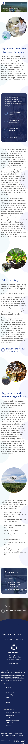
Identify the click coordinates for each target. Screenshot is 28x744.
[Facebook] (17, 639)
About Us (8, 687)
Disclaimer (4, 740)
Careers (8, 700)
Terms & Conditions (17, 740)
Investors (8, 690)
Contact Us (9, 702)
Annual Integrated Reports (13, 713)
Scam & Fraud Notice (23, 741)
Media (7, 697)
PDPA (11, 740)
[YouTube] (22, 639)
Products (8, 725)
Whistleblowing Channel (12, 720)
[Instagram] (11, 639)
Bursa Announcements (12, 718)
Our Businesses (10, 692)
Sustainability (9, 695)
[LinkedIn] (5, 639)
